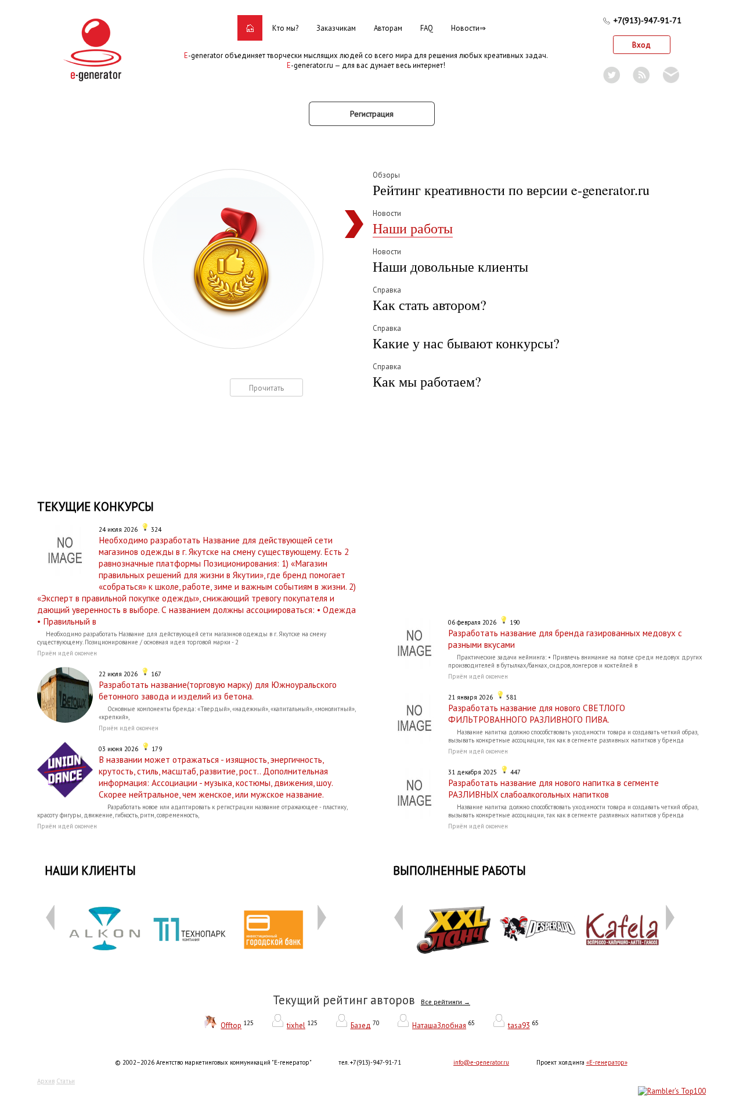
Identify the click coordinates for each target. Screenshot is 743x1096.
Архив (46, 1081)
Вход (641, 45)
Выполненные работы (459, 870)
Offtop (231, 1025)
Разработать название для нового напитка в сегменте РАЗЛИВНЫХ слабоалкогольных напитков (553, 788)
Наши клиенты (90, 870)
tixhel (296, 1025)
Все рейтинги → (445, 1002)
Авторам (388, 28)
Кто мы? (285, 28)
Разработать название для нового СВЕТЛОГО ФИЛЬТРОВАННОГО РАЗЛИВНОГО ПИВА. (536, 713)
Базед (361, 1025)
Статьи (65, 1081)
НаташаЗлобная (439, 1025)
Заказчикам (336, 28)
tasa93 (519, 1025)
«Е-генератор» (606, 1062)
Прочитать (266, 388)
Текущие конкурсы (95, 506)
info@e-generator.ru (481, 1062)
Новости (465, 28)
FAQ (426, 28)
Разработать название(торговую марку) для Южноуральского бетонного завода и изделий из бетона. (218, 690)
